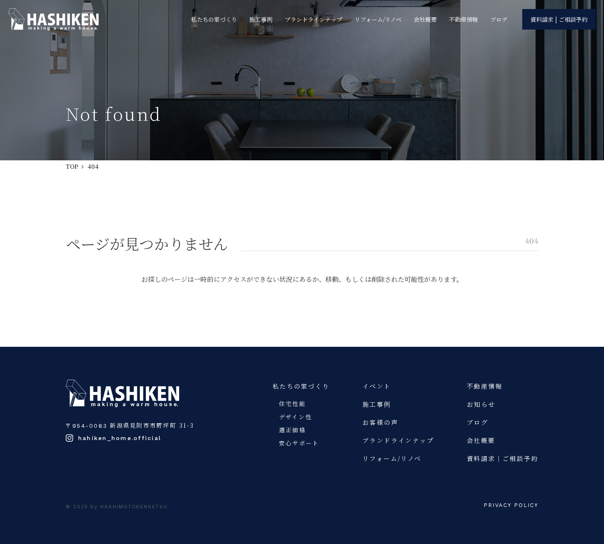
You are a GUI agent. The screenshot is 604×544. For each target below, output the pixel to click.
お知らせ (481, 404)
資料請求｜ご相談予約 (502, 458)
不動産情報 (463, 19)
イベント (376, 386)
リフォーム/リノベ (378, 19)
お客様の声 (380, 422)
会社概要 (425, 19)
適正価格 (292, 430)
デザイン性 (295, 417)
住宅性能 (292, 403)
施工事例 (260, 19)
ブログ (498, 19)
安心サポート (299, 443)
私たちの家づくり (214, 19)
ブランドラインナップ (313, 19)
